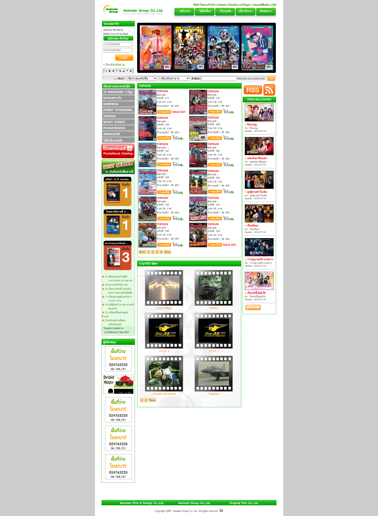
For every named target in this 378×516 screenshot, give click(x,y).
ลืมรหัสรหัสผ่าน (115, 64)
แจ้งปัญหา (245, 4)
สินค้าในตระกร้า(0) (204, 4)
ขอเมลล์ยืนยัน (261, 4)
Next (167, 252)
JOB (273, 4)
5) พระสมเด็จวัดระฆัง (116, 284)
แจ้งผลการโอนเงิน (227, 4)
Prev (142, 252)
